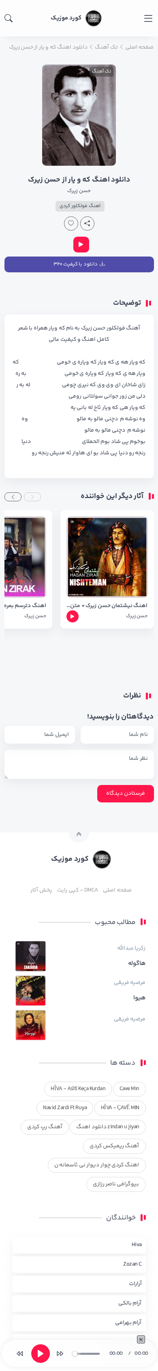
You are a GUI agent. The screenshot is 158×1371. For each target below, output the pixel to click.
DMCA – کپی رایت (77, 890)
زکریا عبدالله (131, 948)
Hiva (137, 1245)
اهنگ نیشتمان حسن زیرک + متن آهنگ (107, 606)
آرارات (135, 1283)
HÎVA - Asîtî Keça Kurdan (78, 1088)
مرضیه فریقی (129, 982)
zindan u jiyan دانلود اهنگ (107, 1127)
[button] (32, 496)
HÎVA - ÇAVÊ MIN (120, 1108)
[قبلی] (19, 1353)
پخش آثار (41, 890)
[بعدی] (59, 1353)
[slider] (86, 1354)
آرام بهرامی (128, 1322)
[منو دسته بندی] (148, 18)
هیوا (139, 998)
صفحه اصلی (117, 890)
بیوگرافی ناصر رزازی (116, 1184)
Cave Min (129, 1088)
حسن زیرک (78, 191)
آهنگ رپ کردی (44, 1127)
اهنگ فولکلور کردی (80, 206)
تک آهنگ (101, 71)
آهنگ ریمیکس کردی (114, 1146)
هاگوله (137, 963)
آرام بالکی (129, 1303)
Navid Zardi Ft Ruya (65, 1108)
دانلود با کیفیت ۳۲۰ (75, 264)
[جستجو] (8, 18)
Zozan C (132, 1264)
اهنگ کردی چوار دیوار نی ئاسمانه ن (96, 1165)
